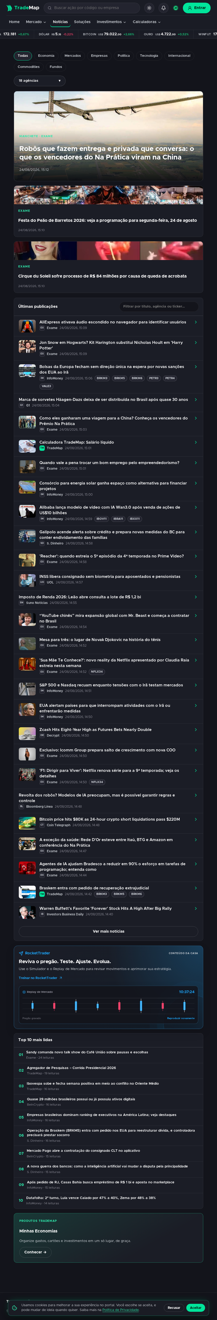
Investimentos (109, 22)
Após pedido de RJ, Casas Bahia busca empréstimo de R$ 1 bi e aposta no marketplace (100, 1182)
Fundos (56, 67)
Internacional (179, 56)
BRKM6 (137, 378)
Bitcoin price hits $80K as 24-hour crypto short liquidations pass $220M (109, 819)
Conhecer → (35, 1252)
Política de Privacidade (120, 1310)
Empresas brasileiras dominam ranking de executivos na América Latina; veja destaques (102, 1115)
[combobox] (95, 8)
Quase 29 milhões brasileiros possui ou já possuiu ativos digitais (81, 1099)
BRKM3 (102, 378)
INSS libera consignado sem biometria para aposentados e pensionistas (109, 577)
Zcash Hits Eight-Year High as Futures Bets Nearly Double (95, 730)
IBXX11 (135, 518)
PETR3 (154, 378)
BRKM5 (119, 378)
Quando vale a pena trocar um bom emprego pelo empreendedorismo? (109, 463)
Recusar (174, 1307)
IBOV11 (102, 518)
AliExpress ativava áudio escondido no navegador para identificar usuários (112, 322)
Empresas (99, 56)
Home (14, 22)
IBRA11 (118, 518)
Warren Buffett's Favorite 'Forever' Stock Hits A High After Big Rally (105, 909)
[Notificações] (164, 8)
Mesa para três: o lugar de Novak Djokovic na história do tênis (100, 640)
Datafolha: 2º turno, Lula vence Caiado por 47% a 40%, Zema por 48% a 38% (91, 1198)
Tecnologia (149, 56)
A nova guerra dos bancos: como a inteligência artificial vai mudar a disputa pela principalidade (107, 1166)
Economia (46, 56)
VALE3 (46, 386)
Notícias (60, 22)
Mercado (34, 22)
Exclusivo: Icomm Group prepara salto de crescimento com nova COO (107, 750)
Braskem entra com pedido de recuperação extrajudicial (94, 888)
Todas (23, 56)
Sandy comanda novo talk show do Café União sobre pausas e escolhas (87, 1052)
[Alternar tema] (149, 8)
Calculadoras (144, 22)
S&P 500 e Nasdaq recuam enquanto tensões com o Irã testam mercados (111, 685)
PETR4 (170, 378)
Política (124, 56)
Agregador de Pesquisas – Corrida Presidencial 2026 (71, 1068)
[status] (176, 8)
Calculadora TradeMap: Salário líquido (76, 442)
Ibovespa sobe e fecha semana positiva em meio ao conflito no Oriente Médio (93, 1083)
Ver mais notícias (108, 931)
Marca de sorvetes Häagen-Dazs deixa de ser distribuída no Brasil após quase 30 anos (103, 400)
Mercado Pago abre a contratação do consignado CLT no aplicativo (83, 1151)
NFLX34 (97, 671)
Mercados (73, 56)
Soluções (82, 22)
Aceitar (195, 1307)
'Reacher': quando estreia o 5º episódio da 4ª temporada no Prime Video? (111, 556)
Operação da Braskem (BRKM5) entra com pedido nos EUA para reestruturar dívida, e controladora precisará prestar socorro (111, 1133)
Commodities (29, 67)
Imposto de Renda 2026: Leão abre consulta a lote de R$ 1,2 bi (80, 597)
